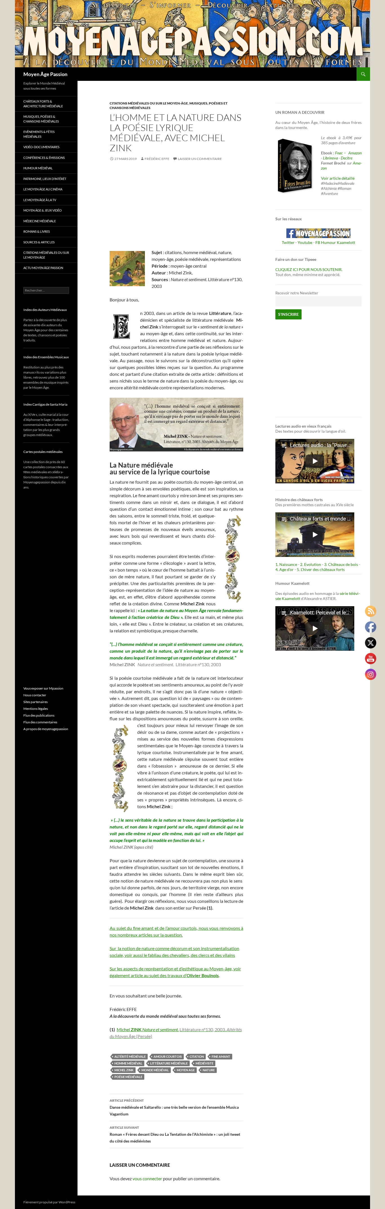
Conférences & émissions (44, 157)
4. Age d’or (285, 569)
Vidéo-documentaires (41, 147)
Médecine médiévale (39, 221)
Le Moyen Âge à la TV (39, 200)
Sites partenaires (35, 702)
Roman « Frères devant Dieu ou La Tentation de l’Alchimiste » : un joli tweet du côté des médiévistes (175, 1134)
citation (197, 1056)
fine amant (221, 1056)
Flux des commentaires (40, 722)
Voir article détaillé (338, 178)
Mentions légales (35, 708)
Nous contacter (34, 695)
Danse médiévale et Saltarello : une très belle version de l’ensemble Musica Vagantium (174, 1107)
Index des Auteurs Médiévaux (45, 310)
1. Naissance (286, 564)
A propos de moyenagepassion (45, 729)
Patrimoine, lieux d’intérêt (44, 179)
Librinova (330, 157)
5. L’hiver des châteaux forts (321, 569)
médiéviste (204, 1063)
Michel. (148, 1029)
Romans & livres (36, 231)
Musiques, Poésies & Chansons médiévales (41, 119)
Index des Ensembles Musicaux (46, 357)
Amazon (355, 152)
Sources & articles (39, 242)
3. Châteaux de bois (341, 564)
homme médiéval (128, 1063)
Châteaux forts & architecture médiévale (43, 103)
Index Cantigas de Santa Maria (45, 404)
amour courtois (168, 1056)
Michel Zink (124, 1070)
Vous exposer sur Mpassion (43, 688)
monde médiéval (155, 1070)
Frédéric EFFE (157, 159)
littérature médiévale (169, 1063)
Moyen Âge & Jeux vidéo (42, 210)
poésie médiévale (128, 1077)
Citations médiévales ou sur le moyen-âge (149, 103)
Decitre (346, 157)
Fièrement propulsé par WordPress (49, 1202)
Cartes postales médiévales (43, 452)
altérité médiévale (130, 1056)
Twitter (288, 242)
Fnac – (341, 152)
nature (209, 1070)
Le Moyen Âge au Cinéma (42, 189)
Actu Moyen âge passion (43, 268)
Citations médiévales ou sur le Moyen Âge (46, 255)
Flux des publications (38, 715)
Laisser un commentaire (200, 159)
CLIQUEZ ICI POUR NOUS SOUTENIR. (308, 269)
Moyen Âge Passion (45, 74)
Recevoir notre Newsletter (296, 293)
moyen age (186, 1070)
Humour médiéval (38, 168)
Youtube (305, 242)
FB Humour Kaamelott (335, 242)
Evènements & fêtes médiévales (39, 134)
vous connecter (147, 1178)
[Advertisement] (176, 209)
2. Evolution (310, 564)
